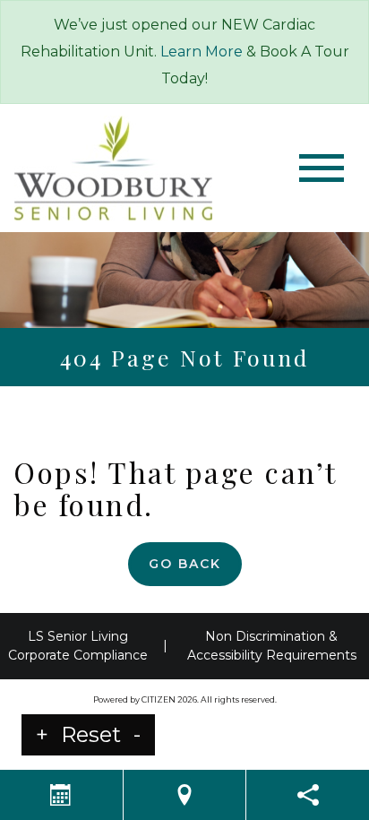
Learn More (201, 51)
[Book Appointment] (61, 795)
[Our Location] (185, 795)
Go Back (185, 564)
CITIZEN (159, 699)
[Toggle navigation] (321, 168)
